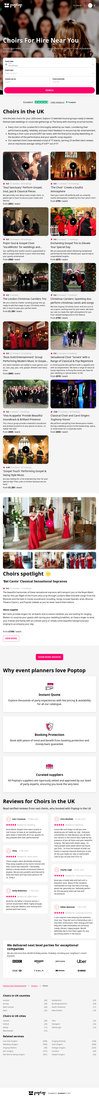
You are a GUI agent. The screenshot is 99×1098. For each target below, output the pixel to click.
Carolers (55, 1051)
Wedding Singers (10, 1044)
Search (78, 5)
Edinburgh (56, 1027)
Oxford (6, 1024)
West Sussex (8, 1007)
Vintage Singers (58, 1047)
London (6, 1000)
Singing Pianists (59, 1041)
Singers (34, 986)
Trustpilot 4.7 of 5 (59, 1093)
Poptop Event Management (14, 986)
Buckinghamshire (59, 1003)
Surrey (6, 1003)
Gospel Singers (58, 1054)
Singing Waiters (10, 1047)
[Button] (25, 166)
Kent (5, 1010)
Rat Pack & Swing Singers (14, 1054)
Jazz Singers (8, 1051)
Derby (5, 1027)
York (53, 1020)
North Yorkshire (58, 1007)
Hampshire (56, 1000)
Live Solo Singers (10, 1041)
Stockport (56, 1024)
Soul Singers (57, 1044)
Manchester (57, 1010)
